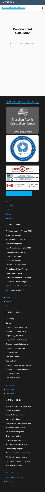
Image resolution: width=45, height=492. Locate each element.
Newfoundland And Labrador (16, 252)
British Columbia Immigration (16, 239)
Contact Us (10, 297)
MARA (8, 210)
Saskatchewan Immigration (16, 265)
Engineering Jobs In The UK (16, 331)
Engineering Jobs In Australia (17, 340)
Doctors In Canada (13, 357)
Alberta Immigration (13, 235)
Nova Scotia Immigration (15, 256)
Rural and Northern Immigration (17, 282)
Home (12, 43)
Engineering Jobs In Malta (15, 348)
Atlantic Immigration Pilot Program (18, 277)
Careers (9, 214)
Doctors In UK (11, 361)
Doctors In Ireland (12, 374)
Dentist (8, 323)
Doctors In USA (11, 352)
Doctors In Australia (13, 378)
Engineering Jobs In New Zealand (18, 365)
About (8, 302)
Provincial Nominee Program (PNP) (19, 231)
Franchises (10, 389)
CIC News (9, 205)
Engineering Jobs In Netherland (17, 369)
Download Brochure (16, 194)
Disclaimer (10, 393)
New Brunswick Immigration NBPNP (19, 248)
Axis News (10, 218)
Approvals (10, 385)
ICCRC (8, 201)
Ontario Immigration (13, 261)
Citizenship (10, 319)
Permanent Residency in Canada (18, 286)
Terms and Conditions (14, 477)
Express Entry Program (14, 273)
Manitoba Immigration (14, 244)
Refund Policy (11, 481)
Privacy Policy (11, 473)
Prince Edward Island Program (17, 269)
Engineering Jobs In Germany (17, 344)
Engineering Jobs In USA (15, 336)
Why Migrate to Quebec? (15, 290)
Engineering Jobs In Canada (16, 327)
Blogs (8, 306)
